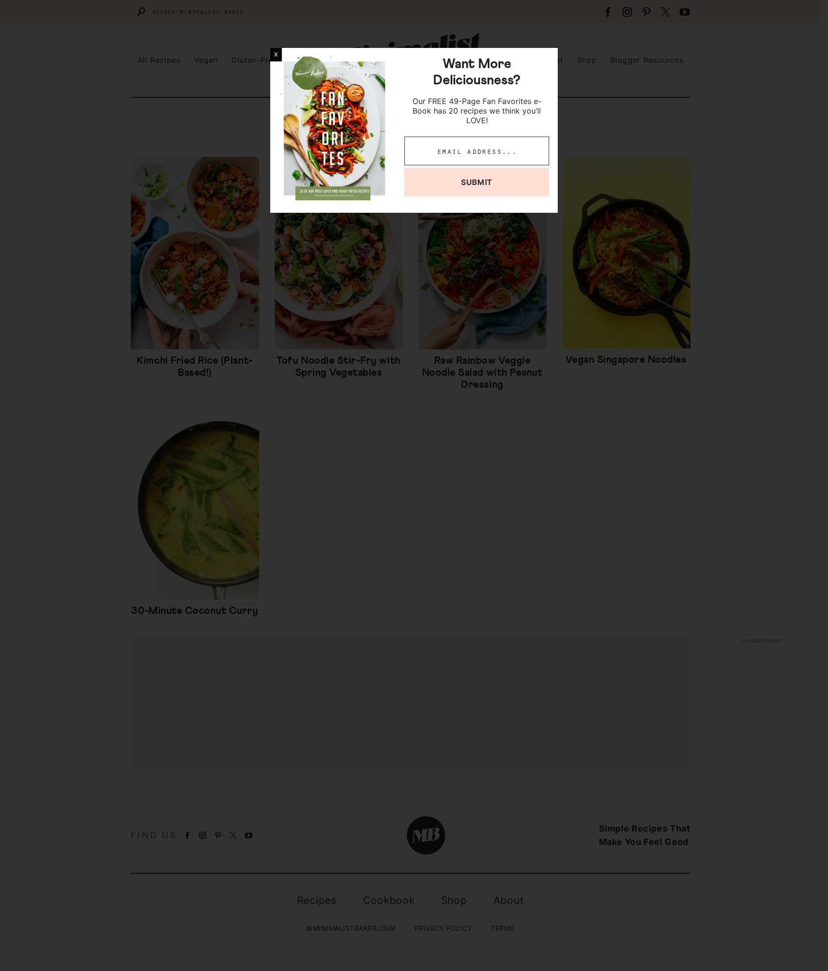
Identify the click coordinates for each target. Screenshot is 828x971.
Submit (476, 182)
